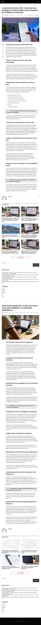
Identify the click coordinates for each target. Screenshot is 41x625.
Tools (3, 296)
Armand (6, 15)
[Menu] (3, 2)
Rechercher (4, 262)
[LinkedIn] (3, 52)
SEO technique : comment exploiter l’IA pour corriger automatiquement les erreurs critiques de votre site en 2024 (10, 252)
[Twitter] (3, 49)
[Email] (3, 57)
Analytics (3, 289)
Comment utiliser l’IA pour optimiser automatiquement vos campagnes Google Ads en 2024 (11, 551)
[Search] (38, 2)
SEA (2, 293)
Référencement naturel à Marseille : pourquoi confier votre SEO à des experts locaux (11, 236)
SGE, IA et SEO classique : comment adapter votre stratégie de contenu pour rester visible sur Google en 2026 (29, 219)
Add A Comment (20, 257)
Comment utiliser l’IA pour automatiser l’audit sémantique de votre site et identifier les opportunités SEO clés (29, 252)
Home (3, 4)
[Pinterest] (3, 54)
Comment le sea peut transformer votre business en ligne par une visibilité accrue (29, 551)
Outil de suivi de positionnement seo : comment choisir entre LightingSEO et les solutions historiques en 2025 (29, 236)
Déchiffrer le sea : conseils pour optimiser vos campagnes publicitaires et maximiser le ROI (11, 567)
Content (3, 290)
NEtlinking (3, 292)
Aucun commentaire (30, 15)
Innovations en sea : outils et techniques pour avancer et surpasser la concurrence (29, 567)
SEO (24, 15)
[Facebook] (3, 47)
